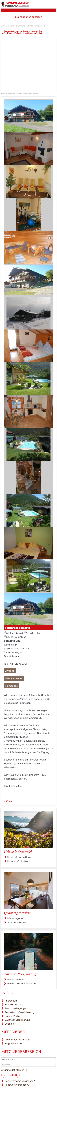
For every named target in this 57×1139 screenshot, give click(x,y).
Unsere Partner (13, 1016)
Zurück (8, 800)
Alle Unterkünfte (16, 922)
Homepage (11, 685)
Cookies (9, 1023)
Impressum (11, 1000)
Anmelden (10, 1075)
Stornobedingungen (16, 1008)
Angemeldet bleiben (12, 1069)
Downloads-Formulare (17, 1039)
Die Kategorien (15, 918)
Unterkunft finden (17, 861)
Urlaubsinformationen (19, 857)
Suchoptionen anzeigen (28, 16)
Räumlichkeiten (14, 678)
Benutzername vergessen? (20, 1080)
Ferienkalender (15, 979)
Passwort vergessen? (17, 1084)
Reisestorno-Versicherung (22, 983)
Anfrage (9, 670)
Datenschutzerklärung (17, 1019)
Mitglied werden (14, 1043)
